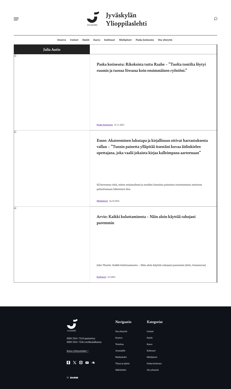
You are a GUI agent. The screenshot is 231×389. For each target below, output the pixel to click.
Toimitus (119, 344)
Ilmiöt (85, 39)
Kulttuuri (109, 39)
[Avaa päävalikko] (16, 19)
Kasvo (96, 39)
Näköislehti (120, 369)
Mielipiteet (125, 39)
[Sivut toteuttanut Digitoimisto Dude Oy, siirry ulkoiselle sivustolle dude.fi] (72, 378)
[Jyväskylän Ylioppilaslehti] (72, 330)
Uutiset (74, 39)
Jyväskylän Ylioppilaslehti (126, 19)
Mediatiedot (121, 357)
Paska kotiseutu (145, 39)
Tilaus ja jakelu (122, 363)
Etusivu (61, 39)
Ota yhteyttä (165, 39)
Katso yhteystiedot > (77, 351)
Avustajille (120, 350)
